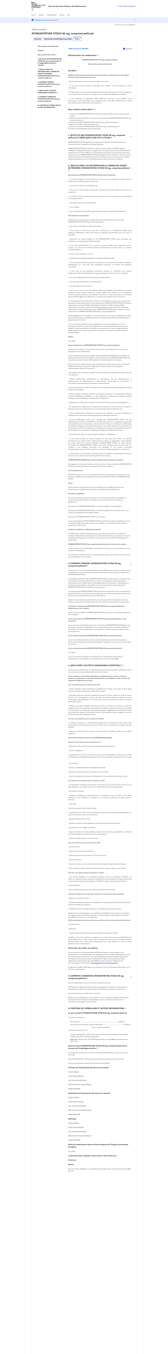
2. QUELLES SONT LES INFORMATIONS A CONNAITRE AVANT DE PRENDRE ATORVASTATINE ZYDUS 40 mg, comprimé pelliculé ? (49, 73)
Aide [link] (68, 15)
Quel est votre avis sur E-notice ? (45, 20)
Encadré (40, 50)
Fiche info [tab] (37, 39)
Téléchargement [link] (52, 15)
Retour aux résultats (39, 29)
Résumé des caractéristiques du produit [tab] (58, 39)
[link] (67, 6)
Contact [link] (61, 15)
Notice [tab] (77, 39)
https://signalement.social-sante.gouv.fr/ (104, 963)
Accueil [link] (33, 15)
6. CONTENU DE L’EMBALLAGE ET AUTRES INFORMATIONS (49, 106)
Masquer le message (135, 20)
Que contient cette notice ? (47, 55)
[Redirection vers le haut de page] (98, 55)
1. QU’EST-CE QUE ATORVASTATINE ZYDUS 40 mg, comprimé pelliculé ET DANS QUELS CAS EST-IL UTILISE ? (50, 62)
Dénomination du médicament (48, 46)
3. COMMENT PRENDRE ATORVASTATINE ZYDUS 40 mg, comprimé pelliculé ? (49, 84)
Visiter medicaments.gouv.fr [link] (127, 6)
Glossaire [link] (41, 15)
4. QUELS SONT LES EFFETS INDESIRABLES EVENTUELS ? (47, 91)
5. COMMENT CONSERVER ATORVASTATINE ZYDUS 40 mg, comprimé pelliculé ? (49, 99)
